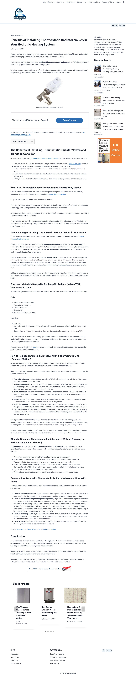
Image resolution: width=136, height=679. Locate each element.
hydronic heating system (56, 194)
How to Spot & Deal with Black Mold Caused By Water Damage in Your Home (75, 612)
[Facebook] (113, 25)
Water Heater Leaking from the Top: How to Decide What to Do (114, 113)
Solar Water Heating (57, 660)
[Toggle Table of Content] (30, 141)
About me (14, 660)
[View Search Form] (123, 2)
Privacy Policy (16, 663)
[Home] (11, 35)
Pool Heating (54, 663)
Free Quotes (69, 120)
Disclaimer (15, 654)
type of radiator (74, 164)
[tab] (45, 631)
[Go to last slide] (16, 609)
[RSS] (123, 25)
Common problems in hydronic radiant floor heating (36, 529)
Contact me (15, 657)
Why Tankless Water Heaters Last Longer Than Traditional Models (23, 612)
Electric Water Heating (58, 657)
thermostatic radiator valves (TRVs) (44, 158)
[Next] (83, 609)
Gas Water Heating (57, 654)
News (118, 2)
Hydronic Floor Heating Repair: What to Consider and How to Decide (114, 100)
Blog (44, 2)
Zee (13, 49)
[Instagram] (120, 25)
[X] (116, 25)
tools (34, 347)
